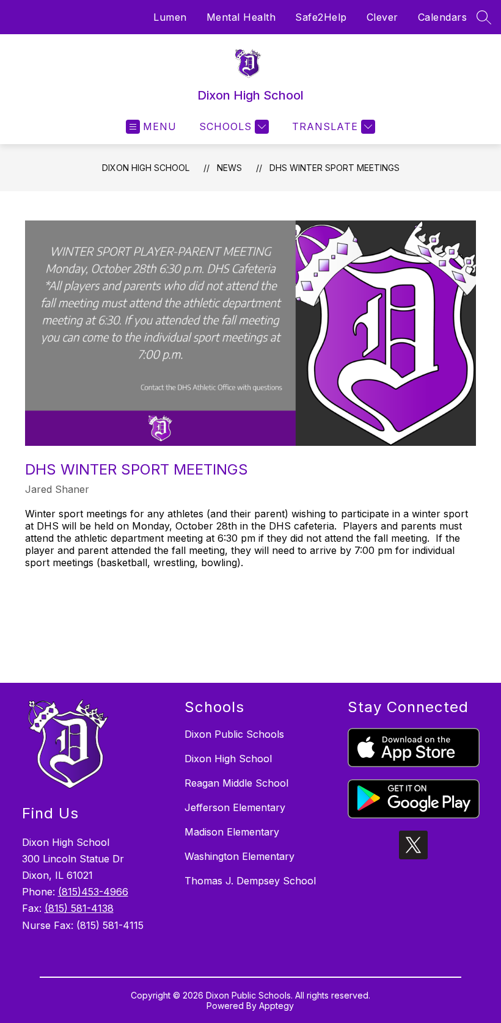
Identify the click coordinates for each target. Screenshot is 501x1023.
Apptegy (276, 1005)
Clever (382, 17)
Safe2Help (321, 17)
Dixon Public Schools (234, 734)
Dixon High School (145, 167)
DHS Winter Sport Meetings (334, 167)
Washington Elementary (239, 856)
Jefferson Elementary (235, 807)
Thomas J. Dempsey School (250, 881)
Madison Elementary (232, 832)
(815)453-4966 (93, 892)
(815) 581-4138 (79, 908)
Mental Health (241, 17)
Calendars (442, 17)
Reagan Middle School (236, 783)
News (229, 167)
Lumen (170, 17)
